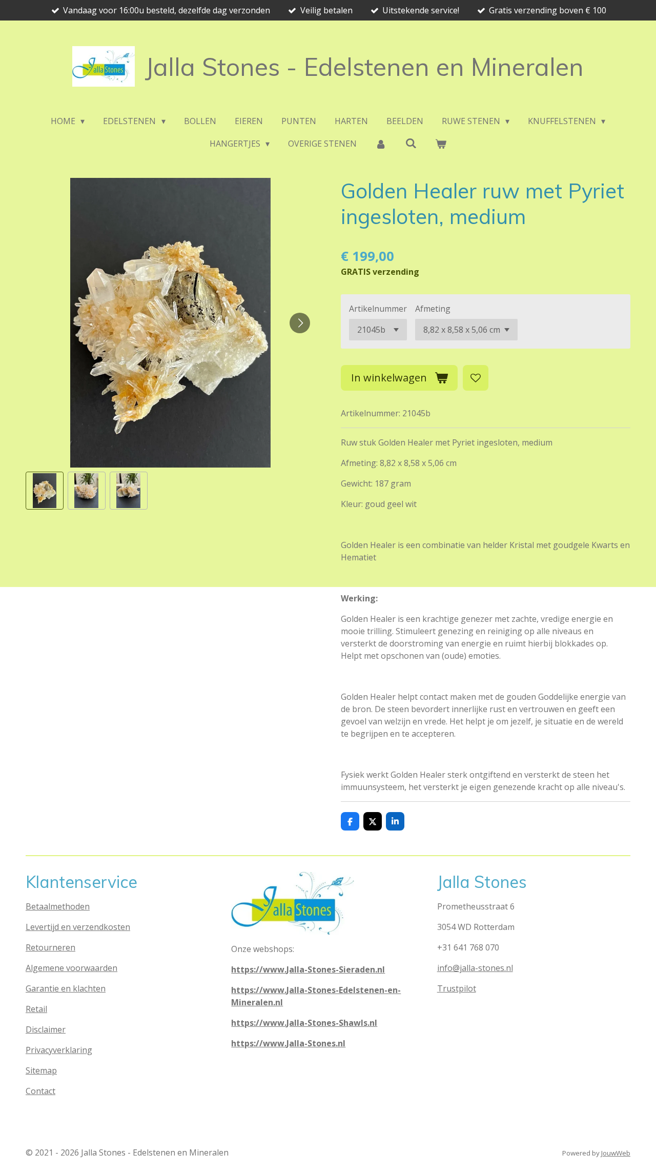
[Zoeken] (411, 143)
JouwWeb (615, 1153)
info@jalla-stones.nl (475, 968)
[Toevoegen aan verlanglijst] (475, 378)
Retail (36, 1009)
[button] (45, 491)
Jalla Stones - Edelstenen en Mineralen (364, 66)
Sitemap (41, 1070)
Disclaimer (46, 1029)
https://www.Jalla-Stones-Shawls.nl (304, 1022)
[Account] (380, 143)
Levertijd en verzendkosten (78, 927)
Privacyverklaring (59, 1050)
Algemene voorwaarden (71, 968)
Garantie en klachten (66, 988)
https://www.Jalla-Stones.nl (288, 1043)
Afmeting (432, 308)
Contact (40, 1091)
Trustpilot (456, 988)
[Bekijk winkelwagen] (440, 143)
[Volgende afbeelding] (300, 323)
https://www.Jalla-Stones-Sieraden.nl (308, 969)
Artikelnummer (378, 308)
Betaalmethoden (58, 906)
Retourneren (50, 947)
